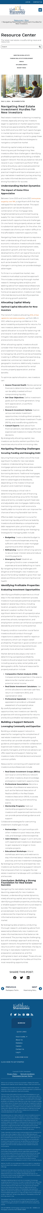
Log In (28, 2)
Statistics (19, 1043)
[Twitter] (15, 1014)
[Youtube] (28, 1014)
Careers (18, 1046)
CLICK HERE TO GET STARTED (12, 1062)
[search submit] (40, 46)
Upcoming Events (21, 64)
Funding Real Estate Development (21, 58)
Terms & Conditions (27, 1074)
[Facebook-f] (11, 1014)
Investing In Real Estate (22, 55)
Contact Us (37, 2)
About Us (19, 1040)
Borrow (21, 1023)
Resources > (19, 20)
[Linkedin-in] (19, 1014)
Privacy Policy (12, 1074)
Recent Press (21, 68)
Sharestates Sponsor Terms (22, 1076)
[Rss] (32, 1014)
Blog (27, 20)
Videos (21, 61)
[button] (40, 10)
